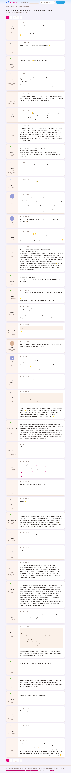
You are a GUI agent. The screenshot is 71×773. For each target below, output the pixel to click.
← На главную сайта (34, 2)
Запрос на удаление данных (32, 770)
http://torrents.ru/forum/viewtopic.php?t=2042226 (33, 472)
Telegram (52, 770)
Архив (7, 6)
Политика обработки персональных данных (15, 770)
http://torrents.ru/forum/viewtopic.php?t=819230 (40, 466)
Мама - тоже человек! (17, 6)
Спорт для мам (26, 6)
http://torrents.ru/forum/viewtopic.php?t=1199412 (33, 476)
